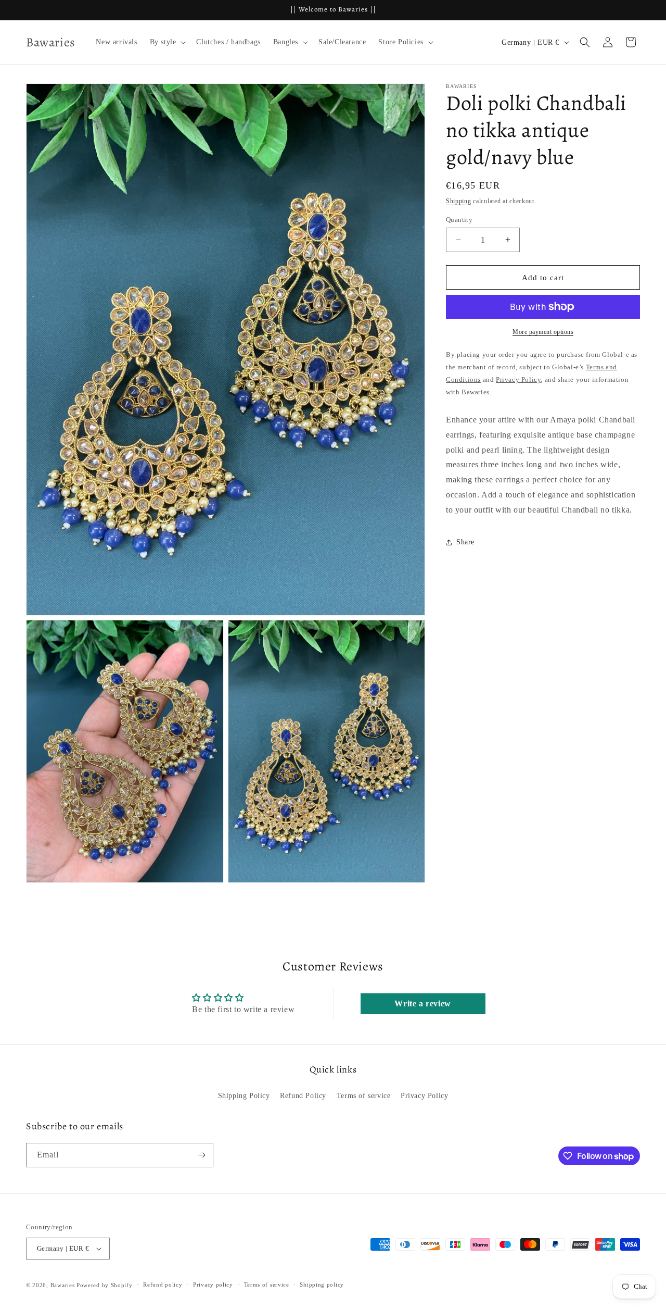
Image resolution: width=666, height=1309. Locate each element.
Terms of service (364, 1096)
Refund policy (162, 1284)
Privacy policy (213, 1284)
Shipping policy (322, 1284)
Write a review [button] (422, 1003)
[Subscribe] (201, 1155)
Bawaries (62, 1285)
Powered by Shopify (104, 1285)
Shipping (458, 201)
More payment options (543, 331)
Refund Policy (303, 1096)
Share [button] (465, 542)
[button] (167, 42)
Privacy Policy (424, 1096)
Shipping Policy (244, 1096)
